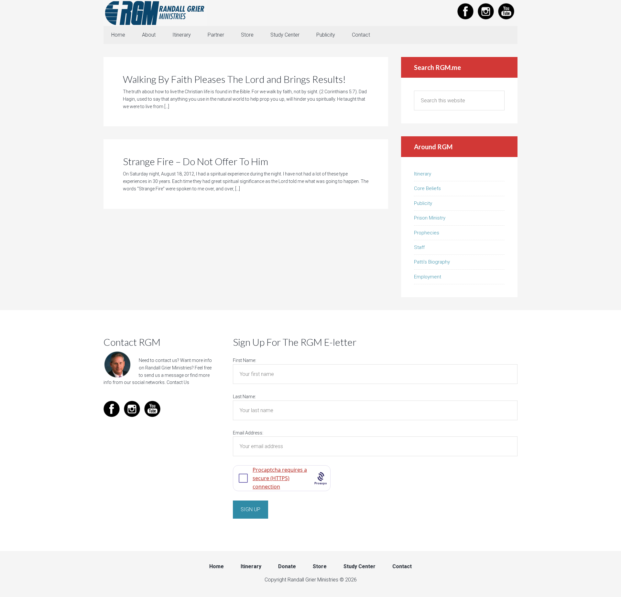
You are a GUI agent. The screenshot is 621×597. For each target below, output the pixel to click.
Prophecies (426, 233)
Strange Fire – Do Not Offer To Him (195, 161)
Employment (427, 277)
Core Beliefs (427, 188)
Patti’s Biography (432, 262)
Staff (419, 247)
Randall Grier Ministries (155, 13)
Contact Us (178, 382)
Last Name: (244, 396)
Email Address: (248, 432)
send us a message (164, 375)
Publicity (423, 203)
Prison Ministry (429, 218)
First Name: (244, 360)
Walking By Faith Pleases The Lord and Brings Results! (234, 79)
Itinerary (422, 174)
